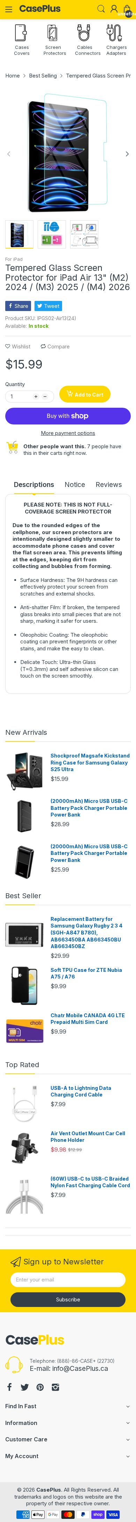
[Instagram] (55, 1388)
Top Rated (22, 1065)
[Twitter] (25, 1388)
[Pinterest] (40, 1388)
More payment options (68, 433)
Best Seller (23, 896)
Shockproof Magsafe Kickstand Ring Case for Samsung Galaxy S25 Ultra (90, 762)
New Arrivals (26, 732)
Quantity (15, 384)
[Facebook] (9, 1388)
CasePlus (48, 1489)
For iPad (14, 259)
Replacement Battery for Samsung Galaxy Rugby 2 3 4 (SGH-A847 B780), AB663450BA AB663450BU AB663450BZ (86, 932)
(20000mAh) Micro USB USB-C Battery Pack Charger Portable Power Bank (89, 808)
